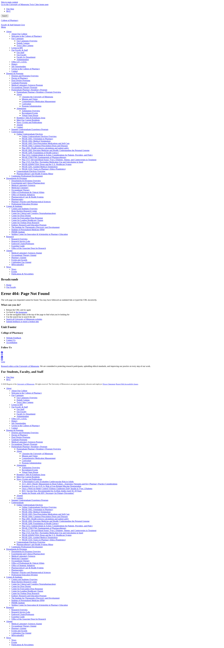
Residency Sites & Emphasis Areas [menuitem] (31, 118)
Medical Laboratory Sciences (23, 556)
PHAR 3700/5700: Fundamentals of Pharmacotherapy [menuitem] (44, 157)
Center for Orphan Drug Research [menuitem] (25, 223)
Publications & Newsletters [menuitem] (22, 274)
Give (23, 25)
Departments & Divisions (16, 549)
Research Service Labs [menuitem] (20, 241)
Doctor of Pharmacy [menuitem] (19, 78)
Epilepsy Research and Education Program (28, 596)
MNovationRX (17, 635)
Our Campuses (17, 395)
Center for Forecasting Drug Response (27, 589)
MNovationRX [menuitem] (17, 264)
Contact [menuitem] (14, 71)
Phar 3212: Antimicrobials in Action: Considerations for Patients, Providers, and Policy (57, 526)
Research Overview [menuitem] (19, 239)
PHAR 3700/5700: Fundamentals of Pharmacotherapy (44, 528)
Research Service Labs (20, 612)
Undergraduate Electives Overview (31, 542)
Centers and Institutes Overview (24, 579)
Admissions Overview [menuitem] (31, 111)
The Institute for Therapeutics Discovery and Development (35, 598)
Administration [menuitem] (23, 59)
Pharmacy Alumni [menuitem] (18, 257)
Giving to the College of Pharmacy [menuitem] (25, 69)
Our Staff (20, 409)
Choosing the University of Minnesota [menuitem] (37, 97)
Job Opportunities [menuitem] (18, 66)
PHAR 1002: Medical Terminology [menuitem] (36, 141)
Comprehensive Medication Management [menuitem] (38, 101)
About (8, 388)
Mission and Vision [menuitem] (30, 99)
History (14, 421)
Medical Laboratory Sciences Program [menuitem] (27, 85)
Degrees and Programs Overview (25, 433)
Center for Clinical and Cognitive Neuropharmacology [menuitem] (33, 213)
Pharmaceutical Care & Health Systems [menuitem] (27, 197)
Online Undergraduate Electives (30, 505)
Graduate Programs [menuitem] (19, 83)
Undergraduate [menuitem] (17, 132)
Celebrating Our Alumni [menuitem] (21, 262)
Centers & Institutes (14, 577)
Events (14, 642)
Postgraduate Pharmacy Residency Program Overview (39, 449)
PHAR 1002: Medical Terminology (36, 512)
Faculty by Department (26, 414)
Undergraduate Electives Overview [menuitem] (31, 171)
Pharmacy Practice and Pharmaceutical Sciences (31, 572)
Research (10, 607)
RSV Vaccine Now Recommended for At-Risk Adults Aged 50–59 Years (52, 491)
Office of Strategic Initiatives (23, 565)
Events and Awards (19, 631)
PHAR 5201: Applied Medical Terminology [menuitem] (40, 167)
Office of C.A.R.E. (19, 419)
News (8, 638)
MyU (8, 11)
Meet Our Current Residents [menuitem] (28, 120)
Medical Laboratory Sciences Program (27, 442)
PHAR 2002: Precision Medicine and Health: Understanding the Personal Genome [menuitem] (55, 150)
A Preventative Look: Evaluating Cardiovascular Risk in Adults (48, 481)
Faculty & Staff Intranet (11, 25)
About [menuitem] (8, 31)
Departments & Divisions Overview (26, 551)
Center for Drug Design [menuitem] (21, 216)
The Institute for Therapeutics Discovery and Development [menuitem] (35, 227)
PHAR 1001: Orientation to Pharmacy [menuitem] (37, 139)
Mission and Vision (30, 456)
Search (4, 16)
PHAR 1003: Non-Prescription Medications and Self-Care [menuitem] (45, 143)
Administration (23, 416)
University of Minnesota (25, 384)
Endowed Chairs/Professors (22, 614)
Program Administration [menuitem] (31, 106)
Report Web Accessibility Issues (127, 384)
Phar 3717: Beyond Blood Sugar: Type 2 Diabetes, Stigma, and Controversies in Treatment (59, 530)
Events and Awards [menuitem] (19, 260)
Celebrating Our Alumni (21, 633)
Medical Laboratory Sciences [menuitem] (23, 185)
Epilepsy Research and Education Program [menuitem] (28, 225)
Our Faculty (11, 287)
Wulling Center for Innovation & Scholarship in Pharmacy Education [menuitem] (39, 234)
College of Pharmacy (9, 20)
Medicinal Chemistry (20, 558)
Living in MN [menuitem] (17, 48)
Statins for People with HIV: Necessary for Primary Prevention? (48, 493)
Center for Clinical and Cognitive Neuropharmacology (33, 584)
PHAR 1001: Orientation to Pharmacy (37, 509)
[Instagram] (112, 355)
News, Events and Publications (29, 479)
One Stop (10, 9)
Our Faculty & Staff (19, 407)
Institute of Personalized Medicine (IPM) (28, 600)
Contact (14, 428)
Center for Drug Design (21, 586)
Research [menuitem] (10, 237)
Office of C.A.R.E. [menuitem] (19, 62)
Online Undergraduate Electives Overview (39, 507)
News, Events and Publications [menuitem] (29, 122)
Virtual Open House (30, 472)
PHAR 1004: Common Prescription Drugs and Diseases (45, 516)
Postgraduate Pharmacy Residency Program (29, 447)
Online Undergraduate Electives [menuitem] (30, 134)
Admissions (21, 465)
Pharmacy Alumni (18, 628)
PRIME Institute (18, 603)
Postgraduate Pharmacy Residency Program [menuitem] (29, 90)
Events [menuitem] (14, 271)
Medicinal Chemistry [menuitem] (20, 188)
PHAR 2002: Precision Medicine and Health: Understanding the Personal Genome (55, 521)
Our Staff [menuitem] (20, 52)
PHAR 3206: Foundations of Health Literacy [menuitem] (40, 153)
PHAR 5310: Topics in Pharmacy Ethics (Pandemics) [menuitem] (44, 169)
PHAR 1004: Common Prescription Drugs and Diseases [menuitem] (45, 146)
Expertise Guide (18, 617)
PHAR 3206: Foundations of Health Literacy (40, 523)
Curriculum (26, 460)
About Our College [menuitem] (19, 34)
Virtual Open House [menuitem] (30, 115)
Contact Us (10, 340)
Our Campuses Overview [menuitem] (27, 41)
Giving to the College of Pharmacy (25, 426)
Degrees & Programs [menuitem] (14, 73)
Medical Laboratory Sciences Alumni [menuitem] (26, 253)
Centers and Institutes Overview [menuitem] (24, 209)
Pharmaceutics (17, 570)
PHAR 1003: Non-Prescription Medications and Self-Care (45, 514)
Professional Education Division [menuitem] (24, 204)
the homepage (21, 312)
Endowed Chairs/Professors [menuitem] (22, 243)
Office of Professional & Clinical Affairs (27, 563)
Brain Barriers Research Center (24, 582)
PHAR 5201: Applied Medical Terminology (40, 537)
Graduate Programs (19, 440)
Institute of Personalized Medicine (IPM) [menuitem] (28, 230)
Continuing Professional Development (27, 547)
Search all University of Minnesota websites (24, 319)
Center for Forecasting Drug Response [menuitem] (27, 218)
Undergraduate (17, 502)
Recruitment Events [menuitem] (30, 113)
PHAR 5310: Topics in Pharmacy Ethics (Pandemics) (44, 540)
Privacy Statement (109, 384)
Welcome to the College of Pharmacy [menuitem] (26, 36)
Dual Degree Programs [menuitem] (20, 80)
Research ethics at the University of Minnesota (20, 366)
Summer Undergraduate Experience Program (29, 500)
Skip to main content (9, 2)
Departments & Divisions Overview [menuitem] (26, 181)
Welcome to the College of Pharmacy (26, 393)
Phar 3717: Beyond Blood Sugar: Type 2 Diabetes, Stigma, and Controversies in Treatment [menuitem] (59, 160)
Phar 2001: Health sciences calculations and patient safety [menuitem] (45, 148)
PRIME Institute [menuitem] (18, 232)
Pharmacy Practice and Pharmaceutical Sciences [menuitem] (31, 202)
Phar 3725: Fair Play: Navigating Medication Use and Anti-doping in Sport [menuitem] (52, 162)
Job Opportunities (18, 423)
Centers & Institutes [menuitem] (14, 206)
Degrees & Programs (14, 430)
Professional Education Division (24, 575)
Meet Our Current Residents (28, 477)
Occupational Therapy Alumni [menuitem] (23, 255)
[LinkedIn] (112, 357)
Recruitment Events (30, 470)
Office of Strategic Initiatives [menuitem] (23, 195)
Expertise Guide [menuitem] (18, 246)
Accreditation (11, 342)
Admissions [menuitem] (21, 108)
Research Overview (19, 610)
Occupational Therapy (20, 561)
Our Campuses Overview (27, 398)
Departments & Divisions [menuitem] (16, 178)
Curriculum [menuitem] (26, 104)
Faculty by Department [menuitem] (26, 57)
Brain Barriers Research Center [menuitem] (24, 211)
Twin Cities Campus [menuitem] (25, 45)
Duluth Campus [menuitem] (23, 43)
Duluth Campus (23, 400)
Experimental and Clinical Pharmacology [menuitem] (28, 183)
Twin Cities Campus (25, 402)
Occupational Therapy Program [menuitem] (24, 87)
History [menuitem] (14, 64)
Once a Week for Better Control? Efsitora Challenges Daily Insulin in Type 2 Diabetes (57, 488)
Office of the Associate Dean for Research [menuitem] (28, 248)
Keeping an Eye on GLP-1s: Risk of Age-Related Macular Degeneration (51, 486)
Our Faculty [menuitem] (21, 55)
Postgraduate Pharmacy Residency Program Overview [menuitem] (39, 92)
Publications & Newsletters (22, 645)
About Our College (19, 391)
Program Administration (31, 463)
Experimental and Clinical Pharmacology (28, 554)
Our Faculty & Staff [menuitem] (19, 50)
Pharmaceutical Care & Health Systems (27, 568)
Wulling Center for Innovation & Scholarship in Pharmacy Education (39, 605)
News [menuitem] (8, 267)
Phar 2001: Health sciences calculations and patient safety (45, 519)
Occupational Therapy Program (24, 444)
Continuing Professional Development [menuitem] (27, 176)
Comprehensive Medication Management (38, 458)
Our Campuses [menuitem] (17, 38)
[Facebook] (112, 352)
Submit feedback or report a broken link (22, 321)
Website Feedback (13, 338)
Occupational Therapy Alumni (23, 626)
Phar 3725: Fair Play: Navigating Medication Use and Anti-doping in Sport (52, 533)
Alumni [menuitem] (20, 125)
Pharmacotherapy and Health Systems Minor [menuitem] (35, 174)
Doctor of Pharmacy (19, 435)
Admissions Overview (31, 467)
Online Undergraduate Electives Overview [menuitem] (39, 136)
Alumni (20, 495)
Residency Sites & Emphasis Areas (31, 474)
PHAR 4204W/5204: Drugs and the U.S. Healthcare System (46, 535)
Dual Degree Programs (20, 437)
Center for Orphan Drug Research (25, 593)
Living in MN (17, 405)
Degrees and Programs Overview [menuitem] (25, 76)
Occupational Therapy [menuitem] (20, 190)
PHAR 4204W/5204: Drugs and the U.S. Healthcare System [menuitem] (46, 164)
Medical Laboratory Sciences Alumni (26, 624)
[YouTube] (112, 359)
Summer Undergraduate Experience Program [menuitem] (29, 129)
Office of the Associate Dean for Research (28, 619)
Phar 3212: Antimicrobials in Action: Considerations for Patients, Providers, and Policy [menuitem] (57, 155)
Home (8, 285)
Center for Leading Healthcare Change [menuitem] (27, 220)
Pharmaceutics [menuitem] (17, 199)
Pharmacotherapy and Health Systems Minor (35, 544)
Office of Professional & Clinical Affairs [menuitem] (27, 192)
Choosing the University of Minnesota (37, 453)
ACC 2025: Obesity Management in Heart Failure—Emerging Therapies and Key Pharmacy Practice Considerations (69, 484)
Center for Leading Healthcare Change (27, 591)
